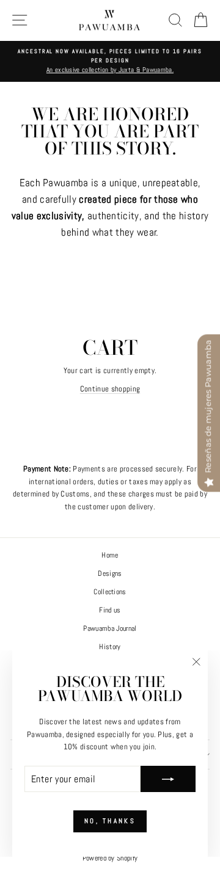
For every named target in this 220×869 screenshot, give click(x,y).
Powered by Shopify (110, 858)
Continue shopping (110, 389)
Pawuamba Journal (109, 628)
